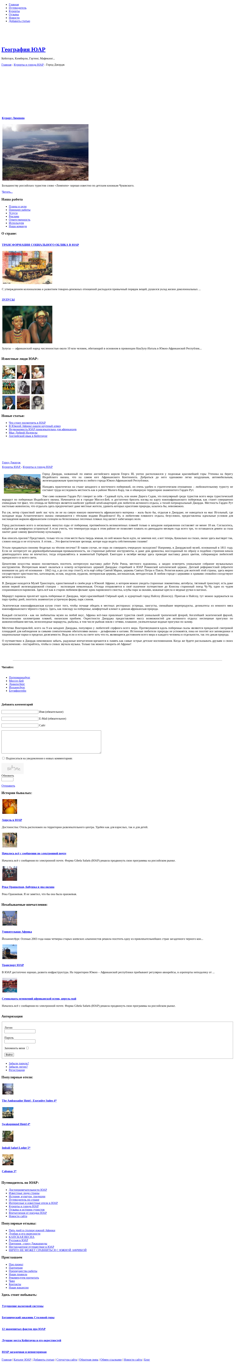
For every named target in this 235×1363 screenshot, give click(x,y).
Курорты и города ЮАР (29, 64)
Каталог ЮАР (22, 1359)
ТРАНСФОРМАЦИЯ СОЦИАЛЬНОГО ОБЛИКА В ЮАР (40, 244)
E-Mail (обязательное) (52, 718)
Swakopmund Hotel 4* (16, 1124)
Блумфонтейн (17, 690)
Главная (6, 64)
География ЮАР (23, 49)
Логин (8, 1027)
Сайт (42, 725)
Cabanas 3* (9, 1171)
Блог (147, 1359)
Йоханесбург (17, 687)
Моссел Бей (16, 680)
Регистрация (17, 1070)
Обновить (7, 775)
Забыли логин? (18, 1066)
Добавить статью (43, 1359)
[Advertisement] (117, 34)
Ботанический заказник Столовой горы (28, 1317)
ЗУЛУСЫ (8, 299)
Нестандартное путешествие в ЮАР (31, 1246)
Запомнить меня (14, 1048)
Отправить (8, 785)
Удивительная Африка (17, 931)
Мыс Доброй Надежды (23, 432)
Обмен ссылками (111, 1359)
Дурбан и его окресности (24, 1233)
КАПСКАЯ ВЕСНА (22, 1236)
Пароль (9, 1037)
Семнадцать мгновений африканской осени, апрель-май (39, 998)
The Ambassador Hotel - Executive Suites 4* (29, 1100)
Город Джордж (11, 462)
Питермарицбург (19, 677)
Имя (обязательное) (51, 711)
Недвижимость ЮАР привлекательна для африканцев (43, 429)
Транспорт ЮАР (13, 965)
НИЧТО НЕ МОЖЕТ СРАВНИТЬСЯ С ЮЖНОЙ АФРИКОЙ (48, 1250)
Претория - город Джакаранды (28, 1243)
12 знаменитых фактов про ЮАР (24, 1329)
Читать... (7, 191)
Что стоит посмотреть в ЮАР (27, 422)
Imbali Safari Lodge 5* (16, 1147)
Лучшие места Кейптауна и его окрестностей (31, 1340)
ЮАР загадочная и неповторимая (24, 1351)
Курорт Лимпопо (13, 118)
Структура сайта (66, 1359)
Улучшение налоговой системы (23, 1306)
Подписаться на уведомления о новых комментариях (39, 758)
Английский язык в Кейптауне (28, 435)
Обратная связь (88, 1359)
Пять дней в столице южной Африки (32, 1230)
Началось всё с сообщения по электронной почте (34, 853)
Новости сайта (133, 1359)
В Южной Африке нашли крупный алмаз (35, 426)
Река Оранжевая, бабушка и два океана (28, 886)
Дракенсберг (17, 684)
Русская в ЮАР (18, 1240)
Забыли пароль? (19, 1063)
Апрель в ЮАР (12, 820)
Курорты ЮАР (11, 466)
